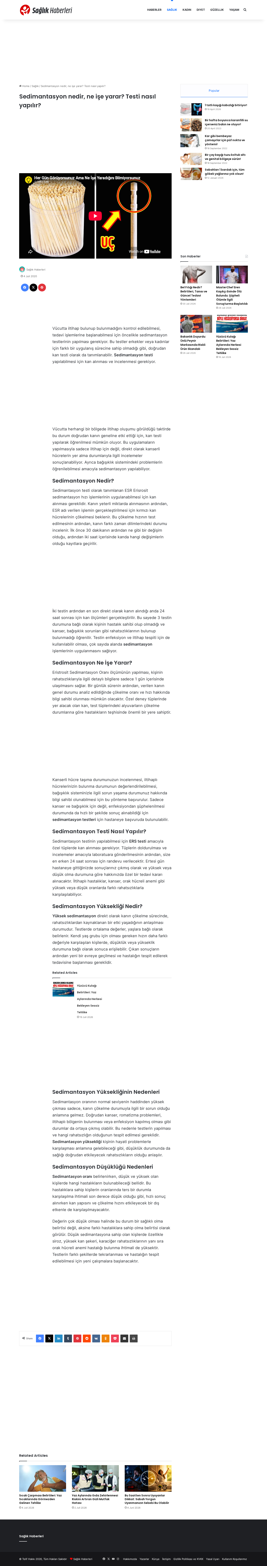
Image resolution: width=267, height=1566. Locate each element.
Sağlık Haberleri (35, 269)
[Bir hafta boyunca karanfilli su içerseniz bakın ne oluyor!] (191, 124)
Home (26, 86)
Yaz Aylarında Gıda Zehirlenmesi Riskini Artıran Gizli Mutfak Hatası (95, 1499)
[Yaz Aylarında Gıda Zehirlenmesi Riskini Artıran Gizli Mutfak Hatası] (95, 1478)
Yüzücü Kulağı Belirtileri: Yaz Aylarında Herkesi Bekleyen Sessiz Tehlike (89, 999)
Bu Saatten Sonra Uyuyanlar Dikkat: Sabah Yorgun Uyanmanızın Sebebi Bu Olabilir (147, 1499)
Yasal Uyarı (212, 1559)
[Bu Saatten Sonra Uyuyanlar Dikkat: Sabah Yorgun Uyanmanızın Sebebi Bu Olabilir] (148, 1478)
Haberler (154, 9)
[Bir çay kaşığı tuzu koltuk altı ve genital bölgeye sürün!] (191, 159)
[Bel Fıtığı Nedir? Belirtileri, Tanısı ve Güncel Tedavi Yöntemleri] (196, 274)
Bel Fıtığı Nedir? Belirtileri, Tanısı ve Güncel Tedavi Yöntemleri (193, 293)
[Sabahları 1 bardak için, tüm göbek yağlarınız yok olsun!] (191, 174)
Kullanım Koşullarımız (234, 1559)
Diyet (201, 9)
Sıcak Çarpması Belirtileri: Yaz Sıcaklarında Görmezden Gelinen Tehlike (40, 1499)
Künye (155, 1559)
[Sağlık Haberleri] (46, 10)
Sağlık (172, 9)
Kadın (187, 9)
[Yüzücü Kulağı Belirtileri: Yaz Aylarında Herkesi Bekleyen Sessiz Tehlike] (63, 989)
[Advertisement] (133, 50)
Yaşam (234, 9)
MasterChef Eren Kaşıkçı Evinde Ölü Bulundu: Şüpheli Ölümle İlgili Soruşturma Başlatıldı (232, 295)
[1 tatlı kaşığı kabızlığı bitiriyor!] (191, 109)
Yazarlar (144, 1559)
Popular (214, 90)
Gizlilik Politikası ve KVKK (188, 1559)
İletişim (166, 1559)
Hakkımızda (130, 1559)
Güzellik (217, 9)
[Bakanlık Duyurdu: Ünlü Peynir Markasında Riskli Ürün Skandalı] (196, 324)
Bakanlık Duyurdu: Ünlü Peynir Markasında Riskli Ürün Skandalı (193, 343)
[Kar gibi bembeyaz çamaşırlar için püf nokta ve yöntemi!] (191, 140)
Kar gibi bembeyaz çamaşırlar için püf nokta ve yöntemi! (225, 140)
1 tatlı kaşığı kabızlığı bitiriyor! (226, 105)
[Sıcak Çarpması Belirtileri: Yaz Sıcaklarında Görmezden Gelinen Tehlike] (42, 1478)
